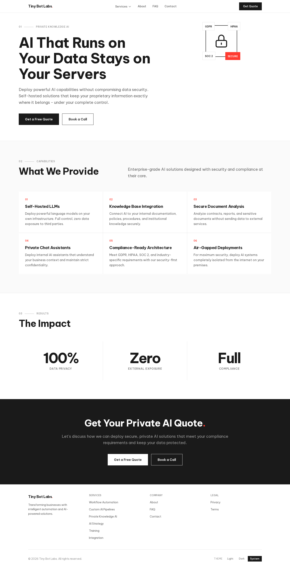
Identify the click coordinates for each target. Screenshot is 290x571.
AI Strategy (96, 523)
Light (230, 558)
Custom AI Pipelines (102, 509)
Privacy (215, 502)
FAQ (155, 6)
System (254, 558)
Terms (214, 509)
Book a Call (78, 119)
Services (121, 6)
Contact (171, 6)
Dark (242, 558)
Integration (96, 538)
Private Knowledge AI (103, 516)
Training (94, 531)
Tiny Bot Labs (40, 6)
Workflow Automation (103, 502)
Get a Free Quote (39, 119)
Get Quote (250, 6)
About (142, 6)
